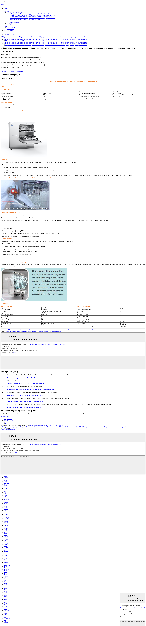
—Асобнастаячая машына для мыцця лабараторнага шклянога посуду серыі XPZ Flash (32, 18)
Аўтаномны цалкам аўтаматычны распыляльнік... (24, 407)
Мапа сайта (49, 425)
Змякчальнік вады (14, 22)
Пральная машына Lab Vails (74, 427)
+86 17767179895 (8, 420)
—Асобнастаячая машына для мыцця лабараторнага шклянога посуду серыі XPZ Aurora (32, 15)
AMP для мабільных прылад (60, 425)
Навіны (6, 26)
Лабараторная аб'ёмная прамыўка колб (36, 427)
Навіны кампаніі (11, 27)
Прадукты (6, 11)
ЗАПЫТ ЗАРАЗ (5, 416)
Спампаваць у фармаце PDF (17, 71)
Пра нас (6, 8)
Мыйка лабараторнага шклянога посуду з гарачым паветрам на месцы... (31, 389)
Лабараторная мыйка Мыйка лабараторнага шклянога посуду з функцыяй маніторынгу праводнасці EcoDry (33, 331)
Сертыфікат (10, 9)
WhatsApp (3, 431)
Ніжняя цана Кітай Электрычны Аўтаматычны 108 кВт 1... (26, 395)
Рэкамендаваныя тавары (10, 34)
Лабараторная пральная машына (15, 12)
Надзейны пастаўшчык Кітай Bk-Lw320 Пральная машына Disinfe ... (30, 378)
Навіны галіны (10, 29)
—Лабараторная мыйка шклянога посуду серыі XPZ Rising (25, 19)
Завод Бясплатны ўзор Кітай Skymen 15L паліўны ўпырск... (26, 401)
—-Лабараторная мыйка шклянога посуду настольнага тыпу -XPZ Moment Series (31, 16)
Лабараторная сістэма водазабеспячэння (17, 20)
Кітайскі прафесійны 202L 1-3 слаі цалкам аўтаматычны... (26, 383)
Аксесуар (9, 23)
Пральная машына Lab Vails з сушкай (56, 427)
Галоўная (6, 7)
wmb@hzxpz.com (8, 419)
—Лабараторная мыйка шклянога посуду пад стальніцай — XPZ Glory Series (30, 14)
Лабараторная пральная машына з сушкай (92, 427)
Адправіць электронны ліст (8, 429)
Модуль (12, 24)
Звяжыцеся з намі (8, 30)
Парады (31, 425)
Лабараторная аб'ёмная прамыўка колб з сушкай (13, 427)
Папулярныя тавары (39, 425)
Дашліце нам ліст (5, 71)
